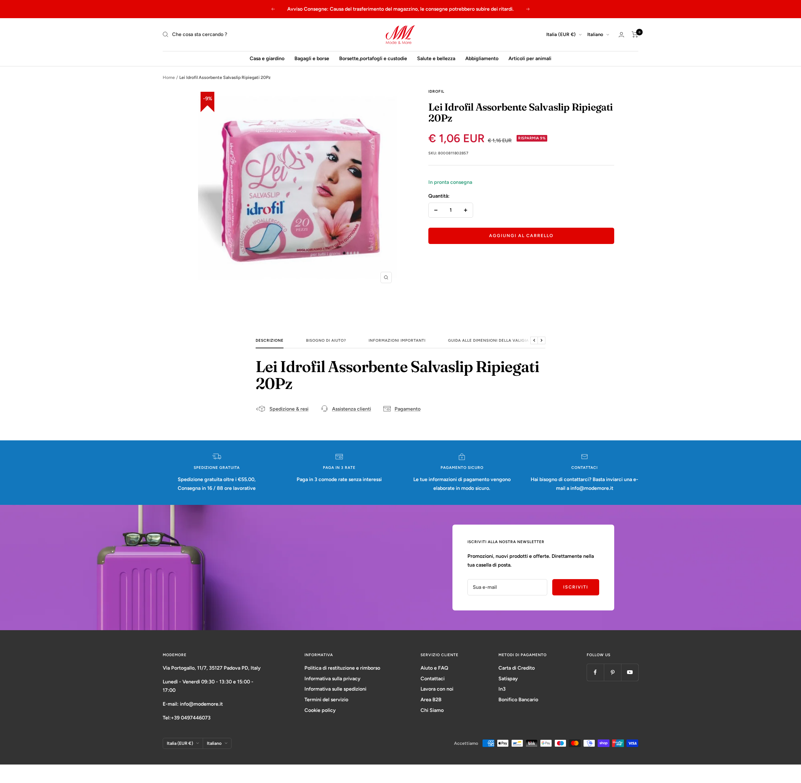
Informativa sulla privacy (332, 679)
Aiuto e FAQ (434, 668)
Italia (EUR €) (561, 34)
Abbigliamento (481, 58)
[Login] (621, 34)
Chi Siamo (432, 710)
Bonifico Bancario (518, 700)
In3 (502, 689)
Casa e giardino (267, 58)
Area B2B (431, 700)
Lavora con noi (437, 689)
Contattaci (433, 679)
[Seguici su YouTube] (629, 672)
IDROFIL (436, 91)
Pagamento (408, 409)
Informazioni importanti (397, 340)
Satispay (508, 679)
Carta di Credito (516, 668)
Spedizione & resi (289, 409)
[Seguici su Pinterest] (612, 672)
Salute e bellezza (436, 58)
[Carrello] (635, 34)
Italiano (595, 34)
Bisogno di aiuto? (326, 340)
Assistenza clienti (351, 409)
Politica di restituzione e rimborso (342, 668)
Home (169, 77)
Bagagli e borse (311, 58)
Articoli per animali (529, 58)
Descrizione (269, 340)
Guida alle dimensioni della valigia (488, 340)
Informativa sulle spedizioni (335, 689)
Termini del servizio (326, 700)
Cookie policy (320, 710)
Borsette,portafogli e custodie (373, 58)
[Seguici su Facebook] (595, 672)
